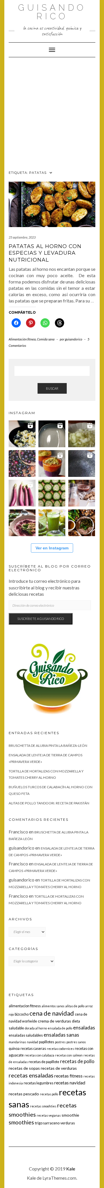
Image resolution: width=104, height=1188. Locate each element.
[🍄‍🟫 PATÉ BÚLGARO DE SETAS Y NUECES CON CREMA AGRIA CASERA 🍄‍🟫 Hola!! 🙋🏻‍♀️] (81, 522)
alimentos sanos (53, 1006)
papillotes (46, 1042)
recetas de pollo (77, 1061)
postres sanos (76, 1042)
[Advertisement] (52, 112)
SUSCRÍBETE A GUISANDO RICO (40, 618)
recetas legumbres (38, 1083)
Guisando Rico (52, 12)
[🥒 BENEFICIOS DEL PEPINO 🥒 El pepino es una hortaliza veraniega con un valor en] (51, 493)
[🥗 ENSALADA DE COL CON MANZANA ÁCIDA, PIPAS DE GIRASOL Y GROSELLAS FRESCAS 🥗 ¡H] (81, 433)
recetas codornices (60, 1048)
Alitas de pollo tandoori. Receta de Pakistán (49, 803)
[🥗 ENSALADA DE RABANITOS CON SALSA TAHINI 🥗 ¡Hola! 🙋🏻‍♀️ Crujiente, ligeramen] (81, 463)
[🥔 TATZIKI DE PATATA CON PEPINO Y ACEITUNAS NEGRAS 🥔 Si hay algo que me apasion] (22, 433)
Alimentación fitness (22, 339)
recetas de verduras (59, 1068)
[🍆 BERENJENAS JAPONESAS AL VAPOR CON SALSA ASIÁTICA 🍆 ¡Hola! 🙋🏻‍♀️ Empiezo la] (22, 493)
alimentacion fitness (25, 1006)
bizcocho (22, 1014)
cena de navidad (51, 1013)
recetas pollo (49, 1094)
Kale (70, 1168)
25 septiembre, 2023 (22, 237)
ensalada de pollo (60, 1028)
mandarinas (17, 1042)
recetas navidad (69, 1082)
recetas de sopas (24, 1068)
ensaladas (84, 1028)
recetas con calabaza (39, 1055)
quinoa (14, 1048)
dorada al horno (36, 1028)
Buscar (52, 388)
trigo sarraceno (47, 1123)
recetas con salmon (69, 1055)
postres (60, 1042)
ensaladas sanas (61, 1035)
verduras (67, 1123)
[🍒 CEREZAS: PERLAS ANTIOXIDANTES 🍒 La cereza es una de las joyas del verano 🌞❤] (22, 463)
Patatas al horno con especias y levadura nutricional (45, 253)
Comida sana (46, 339)
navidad (32, 1042)
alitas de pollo (74, 1006)
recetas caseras (33, 1048)
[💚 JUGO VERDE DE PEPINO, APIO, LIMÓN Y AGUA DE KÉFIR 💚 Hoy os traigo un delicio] (51, 522)
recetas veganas (49, 1115)
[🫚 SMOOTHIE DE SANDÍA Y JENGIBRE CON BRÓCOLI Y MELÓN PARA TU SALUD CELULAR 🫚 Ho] (81, 493)
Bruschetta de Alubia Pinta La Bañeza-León (48, 745)
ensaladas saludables (26, 1035)
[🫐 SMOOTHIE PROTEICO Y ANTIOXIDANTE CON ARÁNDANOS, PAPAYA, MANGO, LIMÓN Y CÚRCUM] (51, 463)
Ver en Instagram (52, 548)
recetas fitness (68, 1075)
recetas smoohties (43, 1106)
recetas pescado (24, 1093)
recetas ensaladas (31, 1075)
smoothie (70, 1115)
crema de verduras (54, 1020)
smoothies (21, 1122)
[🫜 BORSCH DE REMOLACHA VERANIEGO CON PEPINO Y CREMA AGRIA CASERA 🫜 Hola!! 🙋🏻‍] (22, 522)
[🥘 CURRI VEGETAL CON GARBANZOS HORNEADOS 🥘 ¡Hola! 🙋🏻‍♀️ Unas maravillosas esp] (51, 433)
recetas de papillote (44, 1062)
